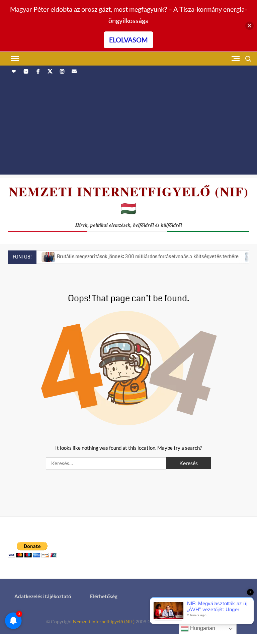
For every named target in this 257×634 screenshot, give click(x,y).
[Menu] (14, 58)
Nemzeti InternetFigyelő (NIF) (104, 621)
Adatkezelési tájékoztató (42, 596)
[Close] (249, 26)
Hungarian (202, 628)
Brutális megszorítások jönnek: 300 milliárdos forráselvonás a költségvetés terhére (140, 256)
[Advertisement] (128, 128)
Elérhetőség (103, 596)
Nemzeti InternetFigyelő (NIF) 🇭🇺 (129, 199)
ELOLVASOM (128, 40)
